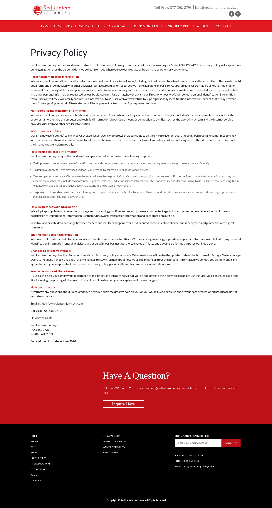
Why (83, 26)
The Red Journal (111, 26)
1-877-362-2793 (196, 455)
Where (64, 26)
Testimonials (146, 26)
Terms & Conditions (115, 441)
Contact (223, 26)
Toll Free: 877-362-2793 (173, 7)
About (202, 26)
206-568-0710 (191, 460)
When (34, 452)
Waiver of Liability (114, 447)
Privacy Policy (59, 52)
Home (46, 26)
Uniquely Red (177, 26)
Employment (110, 452)
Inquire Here (123, 404)
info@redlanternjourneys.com (218, 7)
